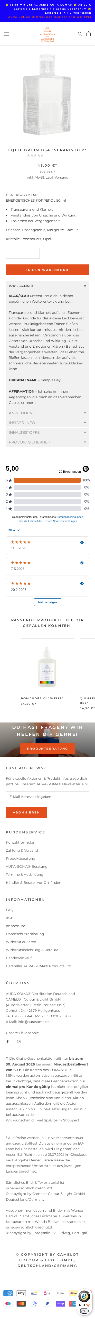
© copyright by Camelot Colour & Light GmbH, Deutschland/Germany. (47, 1260)
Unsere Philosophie (22, 1033)
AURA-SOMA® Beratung (27, 866)
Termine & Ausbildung (24, 874)
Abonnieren (26, 812)
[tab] (47, 286)
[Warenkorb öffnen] (88, 33)
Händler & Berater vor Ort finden (33, 882)
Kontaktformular (20, 842)
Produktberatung (47, 748)
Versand (61, 177)
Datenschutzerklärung (25, 934)
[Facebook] (7, 1041)
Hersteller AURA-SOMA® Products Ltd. (39, 966)
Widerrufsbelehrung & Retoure (32, 950)
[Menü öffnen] (6, 34)
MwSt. (40, 177)
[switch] (84, 1311)
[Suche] (80, 34)
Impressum (15, 926)
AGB (10, 918)
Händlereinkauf (19, 958)
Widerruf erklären (21, 942)
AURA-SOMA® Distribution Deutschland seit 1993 (49, 16)
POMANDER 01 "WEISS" (42, 698)
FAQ (9, 910)
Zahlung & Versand (22, 850)
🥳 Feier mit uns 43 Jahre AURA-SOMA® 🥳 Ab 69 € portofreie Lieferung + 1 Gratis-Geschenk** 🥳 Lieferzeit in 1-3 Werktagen (48, 8)
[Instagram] (18, 1041)
